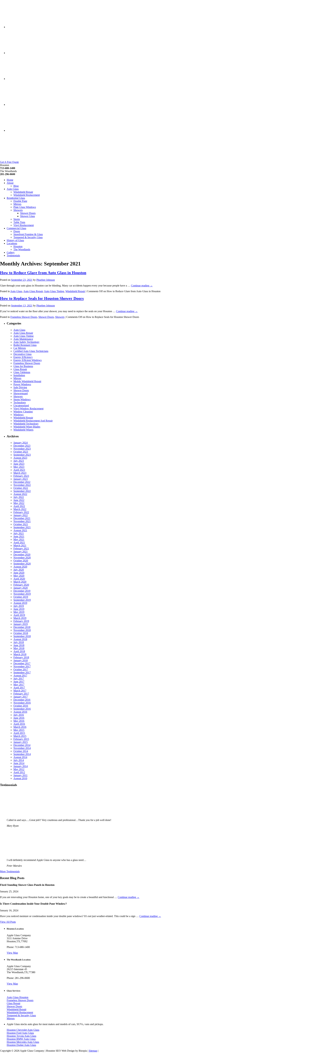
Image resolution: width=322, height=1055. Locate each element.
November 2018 (22, 630)
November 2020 (22, 557)
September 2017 (22, 672)
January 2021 (20, 551)
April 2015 (19, 733)
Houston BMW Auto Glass (21, 1039)
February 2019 (21, 621)
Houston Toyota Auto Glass (21, 1036)
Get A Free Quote (9, 162)
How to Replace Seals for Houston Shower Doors (42, 298)
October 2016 (20, 705)
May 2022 (18, 503)
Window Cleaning (23, 411)
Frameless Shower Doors (23, 317)
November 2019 (22, 593)
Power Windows (22, 384)
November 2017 (22, 666)
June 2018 (18, 645)
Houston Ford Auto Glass (20, 1032)
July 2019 (18, 606)
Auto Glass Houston (17, 997)
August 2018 (20, 639)
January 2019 (20, 624)
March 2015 (19, 736)
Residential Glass (16, 198)
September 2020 (22, 563)
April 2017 (19, 687)
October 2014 (20, 751)
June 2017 (18, 681)
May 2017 (18, 684)
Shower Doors (28, 213)
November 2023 (22, 448)
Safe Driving (20, 387)
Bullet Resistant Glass (25, 345)
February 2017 (21, 693)
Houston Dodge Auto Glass (21, 1045)
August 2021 (20, 530)
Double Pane (20, 201)
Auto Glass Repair (33, 291)
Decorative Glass (22, 354)
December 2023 (21, 445)
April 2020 (19, 578)
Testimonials (13, 255)
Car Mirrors (19, 348)
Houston (17, 246)
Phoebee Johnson (45, 279)
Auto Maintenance (23, 339)
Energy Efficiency (23, 357)
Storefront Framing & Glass (28, 234)
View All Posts (8, 921)
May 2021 (18, 539)
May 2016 (18, 720)
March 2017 (19, 690)
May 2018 (18, 648)
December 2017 (21, 663)
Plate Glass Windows (24, 207)
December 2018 (21, 627)
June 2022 (18, 500)
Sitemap (93, 1050)
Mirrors (17, 204)
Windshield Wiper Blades (26, 426)
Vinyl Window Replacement (28, 408)
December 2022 (21, 482)
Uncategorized (21, 405)
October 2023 (20, 451)
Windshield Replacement (26, 195)
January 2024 (20, 442)
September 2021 (22, 527)
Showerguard (20, 393)
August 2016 (20, 711)
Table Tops (19, 222)
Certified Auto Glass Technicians (30, 351)
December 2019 (21, 590)
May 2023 (18, 466)
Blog (16, 185)
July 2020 (18, 569)
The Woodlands (21, 249)
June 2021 (18, 536)
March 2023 (19, 472)
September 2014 (22, 754)
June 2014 (18, 763)
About (10, 182)
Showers (18, 210)
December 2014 (21, 745)
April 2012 (19, 772)
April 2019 (19, 615)
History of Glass (15, 240)
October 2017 (20, 669)
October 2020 (20, 560)
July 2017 (18, 678)
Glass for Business (23, 366)
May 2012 (18, 769)
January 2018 (20, 660)
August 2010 (20, 778)
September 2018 (22, 636)
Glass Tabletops (21, 372)
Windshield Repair (23, 192)
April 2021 (19, 542)
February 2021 (21, 548)
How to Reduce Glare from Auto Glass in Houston (43, 273)
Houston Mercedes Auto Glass (23, 1042)
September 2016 (22, 708)
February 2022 (21, 512)
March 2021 (19, 545)
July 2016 (18, 714)
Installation (19, 375)
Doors (16, 231)
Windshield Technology (26, 423)
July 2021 (18, 533)
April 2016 (19, 723)
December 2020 (21, 554)
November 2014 (22, 748)
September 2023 (22, 454)
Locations (12, 243)
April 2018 (19, 651)
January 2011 (20, 775)
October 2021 (20, 524)
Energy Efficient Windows (27, 360)
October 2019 (20, 596)
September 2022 (22, 491)
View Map (12, 952)
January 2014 (20, 766)
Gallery (11, 252)
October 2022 (20, 488)
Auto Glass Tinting (54, 291)
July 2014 (18, 760)
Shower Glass (27, 216)
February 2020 (21, 584)
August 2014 (20, 757)
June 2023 (18, 463)
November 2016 (22, 702)
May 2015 (18, 730)
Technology (19, 402)
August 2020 (20, 566)
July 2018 (18, 642)
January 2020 (20, 587)
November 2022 (22, 485)
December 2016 (21, 699)
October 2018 (20, 633)
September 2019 (22, 599)
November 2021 (22, 521)
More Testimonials (10, 871)
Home (10, 179)
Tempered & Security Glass (28, 237)
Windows (18, 414)
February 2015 (21, 739)
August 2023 (20, 457)
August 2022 (20, 494)
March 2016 (19, 727)
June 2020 (18, 572)
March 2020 (19, 581)
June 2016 (18, 717)
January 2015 (20, 742)
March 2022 (19, 509)
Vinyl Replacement (23, 225)
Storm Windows (22, 399)
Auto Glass (13, 189)
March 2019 (19, 618)
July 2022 (18, 497)
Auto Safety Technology (26, 342)
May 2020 (18, 575)
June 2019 (18, 609)
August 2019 (20, 603)
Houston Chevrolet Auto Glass (23, 1029)
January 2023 (20, 479)
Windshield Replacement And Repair (33, 420)
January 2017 (20, 696)
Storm (16, 219)
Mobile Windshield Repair (27, 381)
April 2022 (19, 506)
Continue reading (142, 285)
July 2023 (18, 460)
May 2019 (18, 612)
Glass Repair (20, 369)
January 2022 (20, 515)
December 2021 (21, 518)
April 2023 (19, 469)
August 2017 (20, 675)
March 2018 (19, 654)
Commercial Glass (16, 228)
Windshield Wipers (23, 429)
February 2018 (21, 657)
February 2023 (21, 475)
